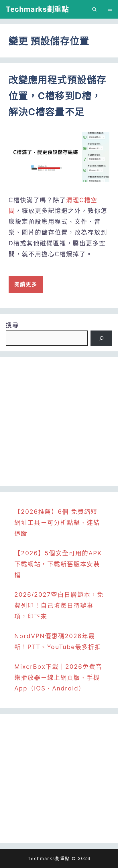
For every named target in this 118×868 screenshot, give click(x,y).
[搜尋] (101, 338)
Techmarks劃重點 (37, 9)
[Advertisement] (59, 422)
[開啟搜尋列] (94, 9)
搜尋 (12, 325)
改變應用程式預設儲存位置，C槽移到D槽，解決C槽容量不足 (57, 96)
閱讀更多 (25, 284)
